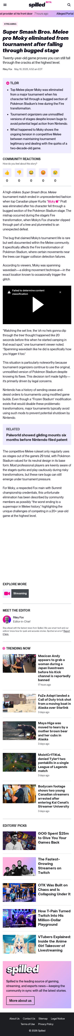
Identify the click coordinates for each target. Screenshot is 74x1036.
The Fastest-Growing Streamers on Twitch (49, 866)
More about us (20, 1001)
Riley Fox (7, 69)
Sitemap (43, 1018)
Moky (51, 201)
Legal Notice (58, 1018)
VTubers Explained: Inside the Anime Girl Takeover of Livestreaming (54, 944)
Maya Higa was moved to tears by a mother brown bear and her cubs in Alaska (53, 731)
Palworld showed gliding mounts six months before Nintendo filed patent (36, 437)
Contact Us (29, 1018)
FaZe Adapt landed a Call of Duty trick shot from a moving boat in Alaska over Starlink (54, 702)
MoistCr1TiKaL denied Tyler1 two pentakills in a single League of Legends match (53, 763)
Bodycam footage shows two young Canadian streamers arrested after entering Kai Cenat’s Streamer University (53, 797)
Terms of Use (28, 1024)
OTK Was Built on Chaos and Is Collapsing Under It (54, 890)
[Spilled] (37, 5)
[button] (69, 5)
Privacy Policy (45, 1024)
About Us (14, 1018)
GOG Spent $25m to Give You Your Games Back (53, 838)
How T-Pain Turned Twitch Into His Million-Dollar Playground (54, 918)
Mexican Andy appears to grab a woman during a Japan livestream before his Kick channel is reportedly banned (54, 668)
